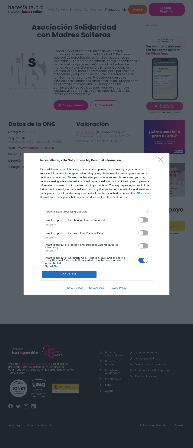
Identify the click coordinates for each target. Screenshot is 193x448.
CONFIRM (69, 274)
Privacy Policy (118, 287)
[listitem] (96, 212)
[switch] (143, 219)
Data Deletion (75, 287)
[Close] (161, 160)
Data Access (96, 287)
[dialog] (96, 224)
